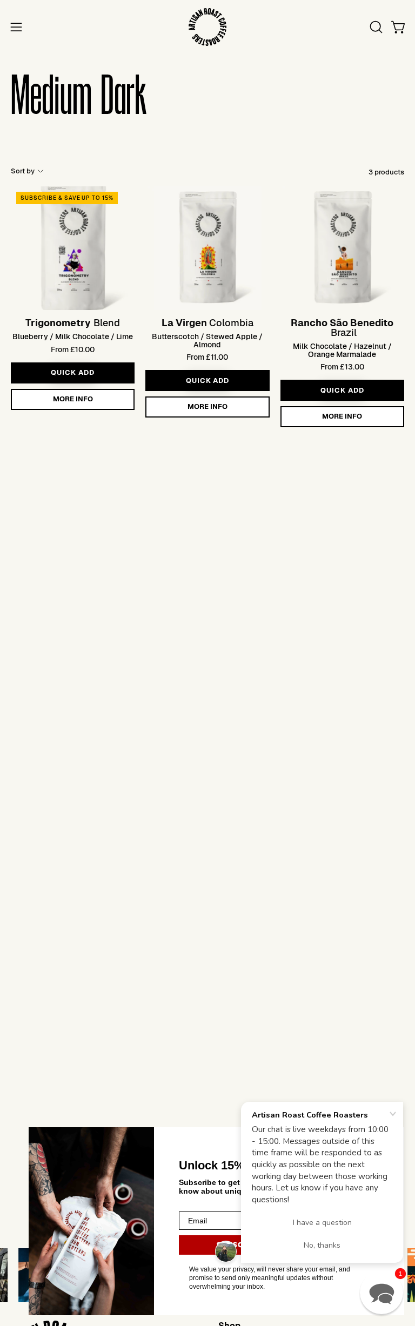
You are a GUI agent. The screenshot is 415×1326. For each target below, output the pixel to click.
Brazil (344, 333)
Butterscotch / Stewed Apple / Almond (207, 340)
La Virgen (184, 323)
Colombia (231, 323)
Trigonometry (58, 323)
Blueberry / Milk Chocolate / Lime (72, 336)
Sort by (23, 171)
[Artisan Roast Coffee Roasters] (207, 27)
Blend (106, 323)
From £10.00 (73, 349)
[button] (375, 27)
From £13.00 (342, 367)
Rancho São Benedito (342, 323)
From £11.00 (207, 357)
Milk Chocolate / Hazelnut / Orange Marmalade (342, 350)
